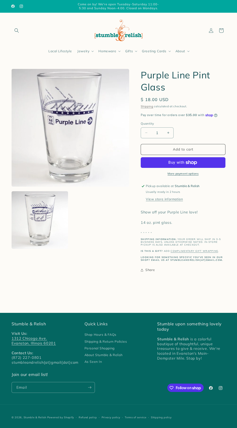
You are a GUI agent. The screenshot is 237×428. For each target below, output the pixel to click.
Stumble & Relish (35, 417)
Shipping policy (161, 417)
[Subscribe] (89, 387)
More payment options (183, 173)
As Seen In (93, 362)
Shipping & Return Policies (105, 341)
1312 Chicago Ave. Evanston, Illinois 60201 (34, 340)
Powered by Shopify (60, 417)
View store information (164, 199)
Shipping (147, 106)
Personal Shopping (99, 348)
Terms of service (135, 417)
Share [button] (150, 270)
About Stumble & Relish (103, 355)
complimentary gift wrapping (194, 250)
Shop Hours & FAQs (100, 335)
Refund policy (88, 417)
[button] (17, 30)
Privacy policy (111, 417)
